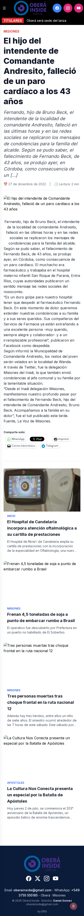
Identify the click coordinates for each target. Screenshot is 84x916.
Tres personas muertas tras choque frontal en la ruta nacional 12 (40, 702)
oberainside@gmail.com (32, 890)
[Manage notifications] (73, 906)
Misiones (11, 31)
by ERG (42, 911)
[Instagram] (67, 8)
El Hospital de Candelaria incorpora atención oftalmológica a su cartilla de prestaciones (42, 528)
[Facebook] (57, 8)
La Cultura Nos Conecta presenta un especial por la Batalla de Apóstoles (40, 794)
